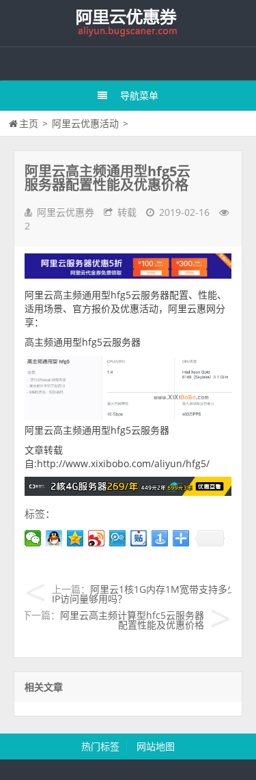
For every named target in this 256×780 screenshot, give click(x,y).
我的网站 (128, 23)
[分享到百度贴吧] (138, 538)
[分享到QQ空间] (75, 538)
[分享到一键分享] (160, 538)
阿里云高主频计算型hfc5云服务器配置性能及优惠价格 (132, 620)
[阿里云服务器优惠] (128, 492)
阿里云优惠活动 (85, 123)
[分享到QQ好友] (54, 538)
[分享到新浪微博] (96, 538)
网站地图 (156, 746)
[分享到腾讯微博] (117, 538)
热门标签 (100, 746)
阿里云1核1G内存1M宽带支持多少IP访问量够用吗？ (144, 594)
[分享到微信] (33, 538)
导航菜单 (139, 95)
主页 (28, 123)
